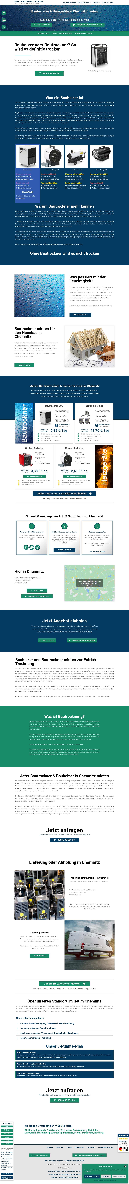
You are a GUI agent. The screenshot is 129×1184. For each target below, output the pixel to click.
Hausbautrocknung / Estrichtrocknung (38, 1028)
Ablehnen (106, 1176)
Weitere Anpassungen (119, 1176)
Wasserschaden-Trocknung (83, 33)
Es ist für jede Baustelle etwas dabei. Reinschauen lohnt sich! (64, 499)
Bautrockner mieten (69, 2)
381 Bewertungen (123, 1145)
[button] (125, 1166)
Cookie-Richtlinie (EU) (105, 1147)
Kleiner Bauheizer (74, 448)
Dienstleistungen (83, 2)
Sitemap (50, 1147)
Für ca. (61, 416)
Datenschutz (107, 1180)
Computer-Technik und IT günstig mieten (64, 1177)
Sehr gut (123, 1141)
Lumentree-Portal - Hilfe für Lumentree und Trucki (64, 1171)
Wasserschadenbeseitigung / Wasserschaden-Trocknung (47, 1023)
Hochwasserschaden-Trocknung (35, 1038)
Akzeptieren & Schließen (92, 1176)
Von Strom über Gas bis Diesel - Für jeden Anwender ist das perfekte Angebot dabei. (64, 989)
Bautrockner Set (94, 405)
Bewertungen (123, 1135)
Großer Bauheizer (34, 448)
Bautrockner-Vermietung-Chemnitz (29, 1)
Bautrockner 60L (54, 405)
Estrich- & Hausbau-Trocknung (62, 33)
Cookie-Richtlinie (98, 1180)
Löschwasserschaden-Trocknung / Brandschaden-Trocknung (49, 1033)
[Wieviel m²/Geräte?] (56, 425)
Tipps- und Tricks (107, 2)
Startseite (59, 1147)
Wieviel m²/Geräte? (64, 424)
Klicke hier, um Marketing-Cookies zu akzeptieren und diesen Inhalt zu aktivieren (89, 583)
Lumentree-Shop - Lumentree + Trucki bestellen (64, 1174)
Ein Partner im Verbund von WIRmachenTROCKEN (64, 1161)
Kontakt (95, 2)
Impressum (113, 1180)
